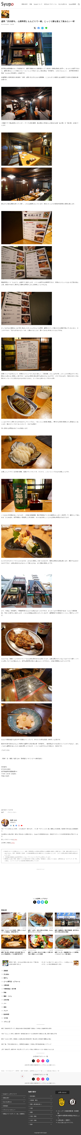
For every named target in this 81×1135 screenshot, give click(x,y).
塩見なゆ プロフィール (50, 4)
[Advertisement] (21, 881)
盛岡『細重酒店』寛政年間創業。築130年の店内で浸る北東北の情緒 (67, 931)
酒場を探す (25, 4)
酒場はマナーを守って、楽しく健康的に (14, 1114)
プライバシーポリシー (9, 1110)
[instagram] (19, 825)
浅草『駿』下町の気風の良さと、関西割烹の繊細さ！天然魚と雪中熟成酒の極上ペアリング (26, 1044)
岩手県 (12, 24)
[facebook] (16, 825)
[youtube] (21, 825)
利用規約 (5, 1106)
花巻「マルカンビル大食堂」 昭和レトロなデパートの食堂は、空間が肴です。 (13, 931)
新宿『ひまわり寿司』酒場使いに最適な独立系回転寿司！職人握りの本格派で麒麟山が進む (26, 1039)
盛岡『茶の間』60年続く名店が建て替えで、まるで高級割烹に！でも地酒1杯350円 (13, 953)
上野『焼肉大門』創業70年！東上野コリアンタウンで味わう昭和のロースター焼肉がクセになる (27, 1049)
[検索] (79, 4)
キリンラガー (12, 812)
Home (3, 1071)
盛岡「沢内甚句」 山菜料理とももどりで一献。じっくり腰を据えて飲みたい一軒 (40, 1071)
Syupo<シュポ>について (10, 1094)
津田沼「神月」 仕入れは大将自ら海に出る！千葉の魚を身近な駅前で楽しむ (24, 963)
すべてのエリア (10, 1071)
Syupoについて (38, 4)
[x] (13, 825)
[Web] (11, 825)
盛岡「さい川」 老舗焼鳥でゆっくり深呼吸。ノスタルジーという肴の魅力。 (67, 953)
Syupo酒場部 (72, 4)
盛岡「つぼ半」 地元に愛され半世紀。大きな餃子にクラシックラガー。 (40, 931)
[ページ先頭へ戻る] (22, 1076)
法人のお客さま (62, 4)
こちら (15, 839)
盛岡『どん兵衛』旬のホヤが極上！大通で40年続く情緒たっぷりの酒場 (40, 953)
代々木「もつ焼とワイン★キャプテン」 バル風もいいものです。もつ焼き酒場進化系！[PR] (57, 963)
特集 (31, 4)
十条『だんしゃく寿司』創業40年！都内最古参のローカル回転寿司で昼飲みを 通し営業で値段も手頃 (29, 1033)
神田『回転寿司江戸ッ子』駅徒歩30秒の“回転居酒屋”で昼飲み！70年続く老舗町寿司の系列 (26, 1028)
